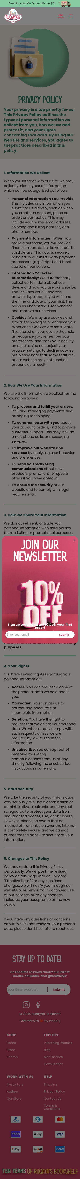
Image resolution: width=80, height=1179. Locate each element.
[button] (70, 16)
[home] (13, 16)
